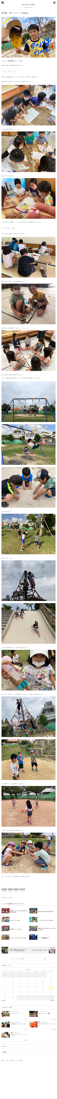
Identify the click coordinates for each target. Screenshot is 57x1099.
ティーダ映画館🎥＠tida (43, 937)
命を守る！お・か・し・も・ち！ (17, 1013)
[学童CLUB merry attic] (28, 5)
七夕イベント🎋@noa (15, 920)
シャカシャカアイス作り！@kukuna (18, 937)
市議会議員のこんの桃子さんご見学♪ (18, 1023)
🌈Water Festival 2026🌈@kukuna (46, 911)
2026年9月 (52, 1000)
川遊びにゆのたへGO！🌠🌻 (44, 1013)
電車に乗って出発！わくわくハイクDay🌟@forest (46, 929)
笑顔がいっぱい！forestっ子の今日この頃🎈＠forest (18, 911)
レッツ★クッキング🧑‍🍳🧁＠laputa (45, 920)
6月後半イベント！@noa (15, 929)
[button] (54, 2)
